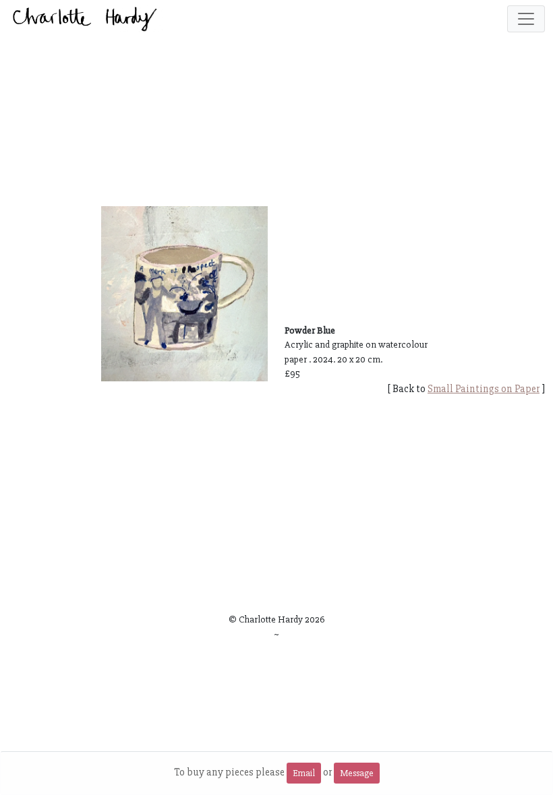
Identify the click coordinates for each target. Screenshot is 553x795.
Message (357, 773)
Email (304, 773)
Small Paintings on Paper (484, 388)
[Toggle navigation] (526, 18)
